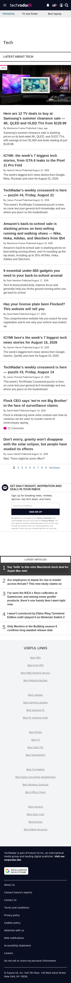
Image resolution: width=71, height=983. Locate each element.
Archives (54, 467)
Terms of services (44, 518)
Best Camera (35, 806)
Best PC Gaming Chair (35, 717)
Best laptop (55, 13)
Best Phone (35, 732)
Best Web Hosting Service (35, 672)
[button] (66, 5)
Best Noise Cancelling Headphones (35, 777)
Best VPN (35, 657)
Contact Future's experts (18, 892)
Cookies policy (12, 922)
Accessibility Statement (17, 945)
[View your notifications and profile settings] (47, 5)
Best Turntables (35, 769)
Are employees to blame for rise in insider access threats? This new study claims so (34, 582)
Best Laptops (35, 695)
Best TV (35, 739)
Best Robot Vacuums (35, 829)
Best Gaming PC (35, 710)
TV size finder (30, 13)
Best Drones (36, 821)
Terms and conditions (16, 907)
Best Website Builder (35, 680)
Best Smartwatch (35, 755)
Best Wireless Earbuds (35, 784)
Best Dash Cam (35, 814)
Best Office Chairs (35, 792)
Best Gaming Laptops (35, 702)
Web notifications (14, 938)
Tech (3, 68)
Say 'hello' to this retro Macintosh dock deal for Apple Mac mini (37, 569)
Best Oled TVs (35, 747)
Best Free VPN (36, 665)
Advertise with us (14, 930)
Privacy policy (12, 915)
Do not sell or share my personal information (30, 960)
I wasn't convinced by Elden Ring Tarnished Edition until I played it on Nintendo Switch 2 (36, 615)
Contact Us (10, 900)
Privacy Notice (48, 520)
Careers (8, 953)
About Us (9, 884)
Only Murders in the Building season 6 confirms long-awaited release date (32, 628)
